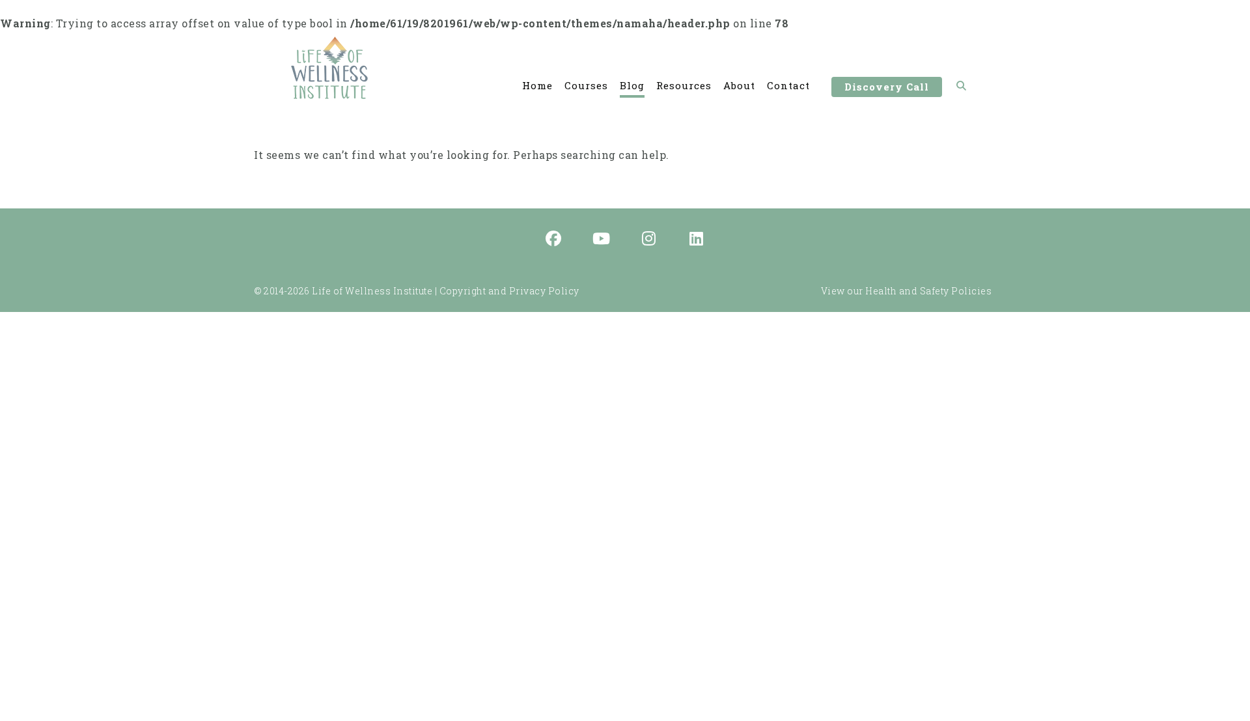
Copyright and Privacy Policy (509, 291)
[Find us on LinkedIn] (696, 239)
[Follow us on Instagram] (649, 239)
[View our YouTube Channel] (601, 239)
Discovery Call (886, 86)
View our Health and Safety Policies (906, 291)
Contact (788, 85)
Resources (684, 85)
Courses (586, 85)
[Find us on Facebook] (554, 239)
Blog (632, 85)
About (739, 85)
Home (537, 85)
